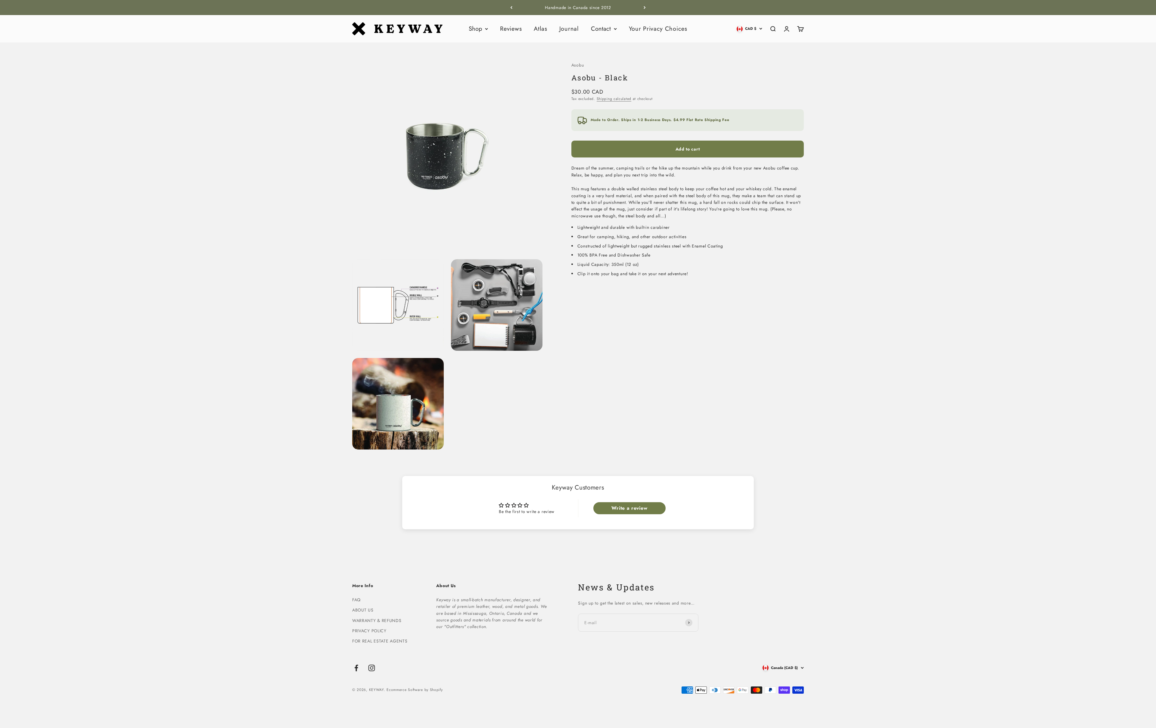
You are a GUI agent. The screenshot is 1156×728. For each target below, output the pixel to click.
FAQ (356, 600)
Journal (569, 28)
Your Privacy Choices (658, 28)
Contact (601, 28)
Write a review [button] (629, 508)
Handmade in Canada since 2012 (578, 8)
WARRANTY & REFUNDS (377, 621)
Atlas (540, 28)
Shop (475, 28)
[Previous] (511, 7)
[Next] (645, 7)
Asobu (577, 65)
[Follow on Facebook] (356, 668)
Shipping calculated (614, 99)
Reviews (511, 28)
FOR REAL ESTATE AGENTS (379, 641)
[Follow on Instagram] (372, 668)
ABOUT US (363, 610)
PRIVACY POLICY (369, 631)
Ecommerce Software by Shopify (415, 689)
